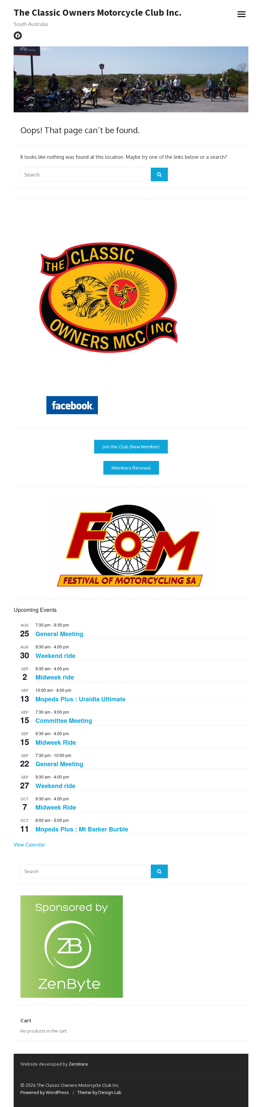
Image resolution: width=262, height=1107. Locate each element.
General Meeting (59, 633)
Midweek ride (54, 677)
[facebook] (18, 35)
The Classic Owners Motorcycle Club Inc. (98, 12)
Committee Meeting (63, 720)
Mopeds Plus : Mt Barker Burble (81, 829)
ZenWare (78, 1064)
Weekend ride (55, 655)
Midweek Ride (55, 742)
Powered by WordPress (44, 1092)
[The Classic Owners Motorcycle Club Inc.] (131, 79)
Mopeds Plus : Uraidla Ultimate (80, 699)
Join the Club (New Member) (131, 446)
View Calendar (29, 844)
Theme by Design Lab (99, 1092)
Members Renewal (131, 468)
